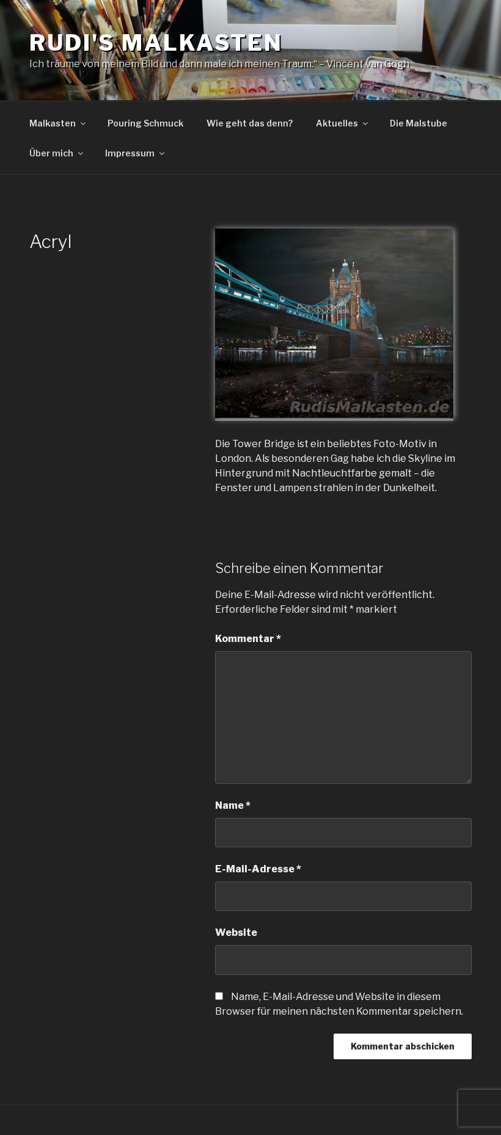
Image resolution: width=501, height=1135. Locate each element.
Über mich (51, 153)
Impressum (130, 153)
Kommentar (248, 638)
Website (236, 932)
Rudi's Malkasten (156, 42)
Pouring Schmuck (145, 123)
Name (232, 805)
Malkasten (52, 123)
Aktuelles (337, 123)
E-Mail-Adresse (258, 869)
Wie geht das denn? (250, 123)
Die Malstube (418, 123)
